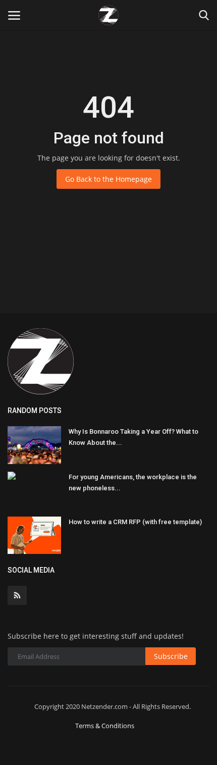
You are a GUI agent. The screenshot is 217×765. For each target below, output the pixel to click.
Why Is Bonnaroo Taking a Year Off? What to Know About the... (133, 437)
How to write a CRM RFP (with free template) (135, 522)
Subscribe (171, 656)
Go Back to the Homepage (108, 179)
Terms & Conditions (104, 725)
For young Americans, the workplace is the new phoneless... (133, 482)
